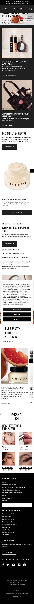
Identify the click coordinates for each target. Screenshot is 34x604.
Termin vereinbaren (8, 522)
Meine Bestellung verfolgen (8, 533)
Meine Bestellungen (9, 519)
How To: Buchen (7, 498)
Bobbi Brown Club (8, 514)
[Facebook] (3, 565)
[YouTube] (13, 565)
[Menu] (2, 9)
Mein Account (7, 516)
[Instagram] (19, 565)
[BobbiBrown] (17, 9)
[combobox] (17, 505)
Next (32, 171)
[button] (2, 9)
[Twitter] (7, 565)
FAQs (4, 495)
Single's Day (6, 530)
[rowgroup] (17, 76)
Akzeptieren (17, 319)
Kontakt (4, 482)
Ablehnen (17, 314)
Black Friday (6, 527)
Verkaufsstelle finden (9, 524)
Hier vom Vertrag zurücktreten (12, 492)
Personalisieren (17, 309)
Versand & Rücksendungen (11, 490)
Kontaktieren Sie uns (9, 484)
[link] (30, 9)
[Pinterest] (24, 565)
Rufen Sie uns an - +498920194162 (13, 487)
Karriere (4, 500)
